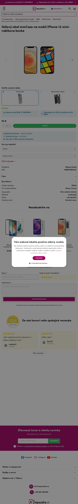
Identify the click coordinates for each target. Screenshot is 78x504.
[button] (39, 263)
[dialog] (39, 252)
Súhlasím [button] (39, 258)
